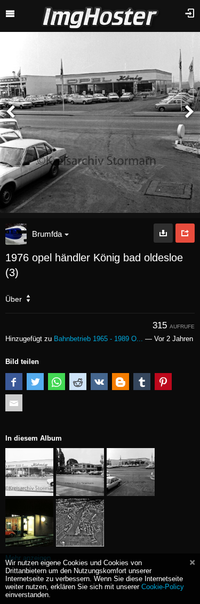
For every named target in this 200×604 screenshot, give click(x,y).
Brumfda (47, 233)
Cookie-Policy (162, 587)
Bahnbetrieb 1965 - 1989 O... (98, 339)
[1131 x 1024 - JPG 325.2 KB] (163, 233)
